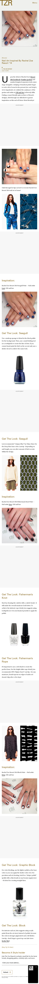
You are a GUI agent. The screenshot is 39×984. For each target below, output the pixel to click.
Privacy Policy (5, 977)
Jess (10, 504)
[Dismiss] (36, 967)
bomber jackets (26, 79)
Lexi (3, 288)
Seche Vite (5, 941)
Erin (3, 775)
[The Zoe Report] (6, 2)
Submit (5, 972)
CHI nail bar (20, 92)
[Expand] (30, 967)
